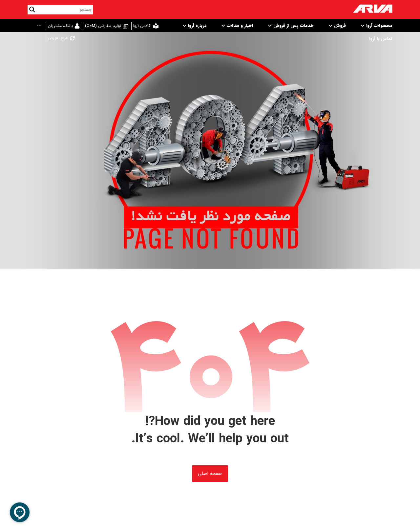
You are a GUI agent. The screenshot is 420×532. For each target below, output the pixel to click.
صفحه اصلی (210, 473)
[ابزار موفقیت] (372, 9)
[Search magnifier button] (32, 9)
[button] (37, 26)
